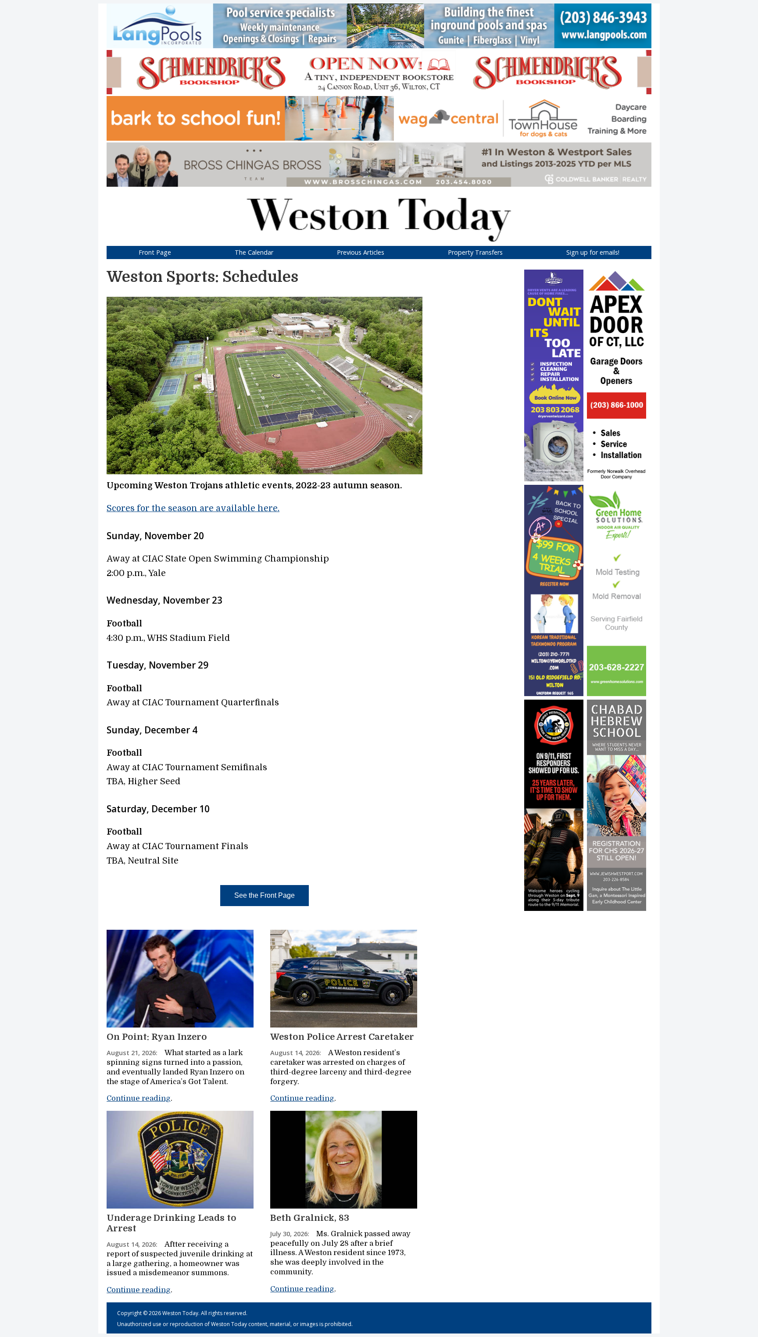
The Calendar (254, 252)
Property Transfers (475, 252)
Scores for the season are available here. (193, 508)
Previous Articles (360, 252)
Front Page (155, 252)
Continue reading (139, 1098)
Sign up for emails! (592, 252)
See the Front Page (264, 895)
